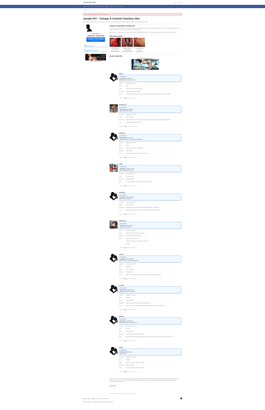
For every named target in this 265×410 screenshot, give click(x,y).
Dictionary (93, 398)
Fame (111, 6)
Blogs (88, 398)
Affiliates (85, 398)
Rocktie (85, 10)
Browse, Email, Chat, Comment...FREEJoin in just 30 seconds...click (95, 39)
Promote (101, 398)
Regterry (121, 73)
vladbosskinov (122, 220)
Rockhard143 (122, 133)
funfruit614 (121, 285)
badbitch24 (121, 316)
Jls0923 (121, 164)
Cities (92, 6)
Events (115, 6)
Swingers (102, 6)
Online (88, 6)
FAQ (97, 398)
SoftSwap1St (122, 192)
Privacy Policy (94, 401)
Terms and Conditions (87, 401)
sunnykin (121, 347)
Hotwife (97, 6)
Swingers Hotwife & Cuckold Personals (128, 393)
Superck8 (121, 254)
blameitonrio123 (123, 104)
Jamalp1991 (92, 10)
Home (84, 6)
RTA (99, 401)
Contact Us (120, 6)
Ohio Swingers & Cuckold (115, 393)
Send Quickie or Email (92, 50)
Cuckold (107, 6)
